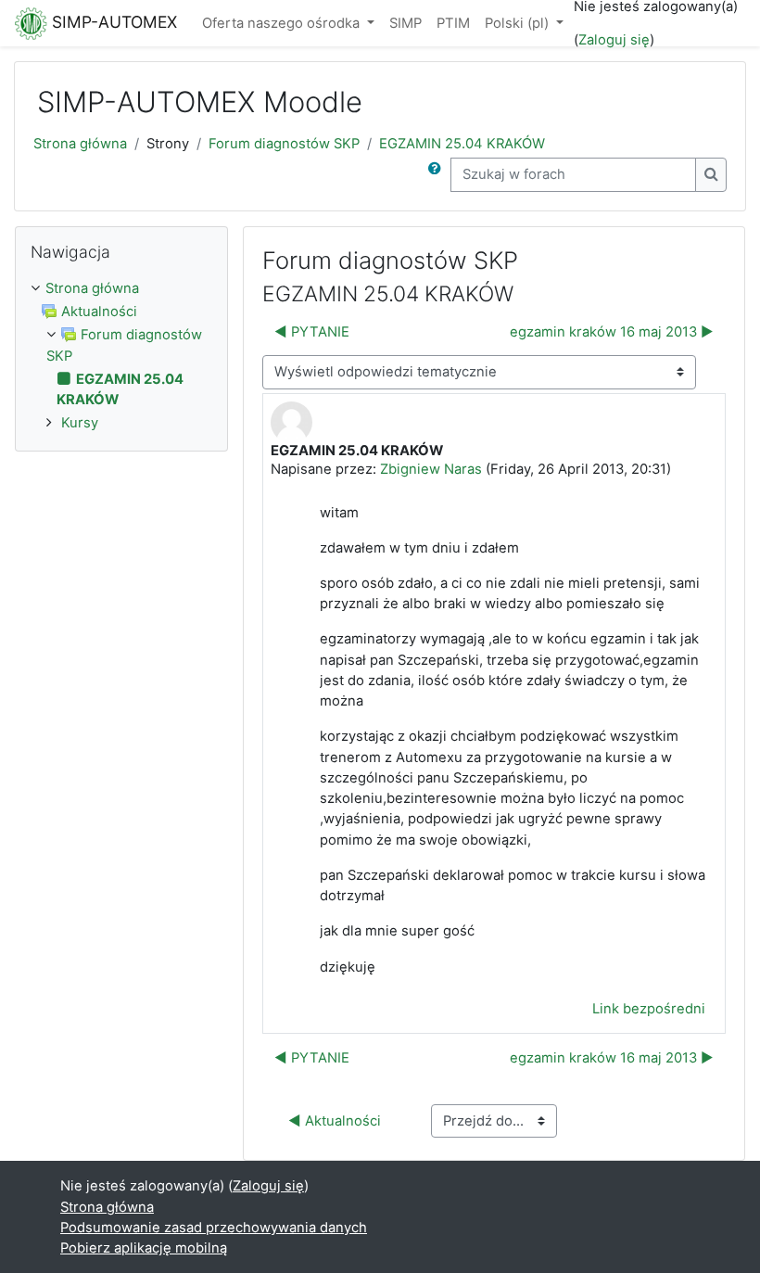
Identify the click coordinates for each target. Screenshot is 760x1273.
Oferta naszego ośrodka (282, 23)
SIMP (405, 23)
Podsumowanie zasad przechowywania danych (213, 1227)
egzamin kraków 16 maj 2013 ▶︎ (612, 332)
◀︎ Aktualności (334, 1121)
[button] (438, 174)
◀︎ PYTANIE (311, 332)
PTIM (453, 23)
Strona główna (80, 143)
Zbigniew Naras (431, 469)
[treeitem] (121, 288)
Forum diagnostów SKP (284, 143)
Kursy (79, 422)
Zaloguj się (614, 40)
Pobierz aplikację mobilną (143, 1248)
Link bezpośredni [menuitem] (648, 1008)
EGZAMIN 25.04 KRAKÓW (462, 143)
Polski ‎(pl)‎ (518, 23)
